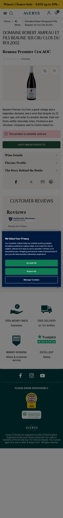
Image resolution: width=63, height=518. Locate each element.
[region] (32, 259)
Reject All (31, 271)
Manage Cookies (32, 280)
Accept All (32, 263)
